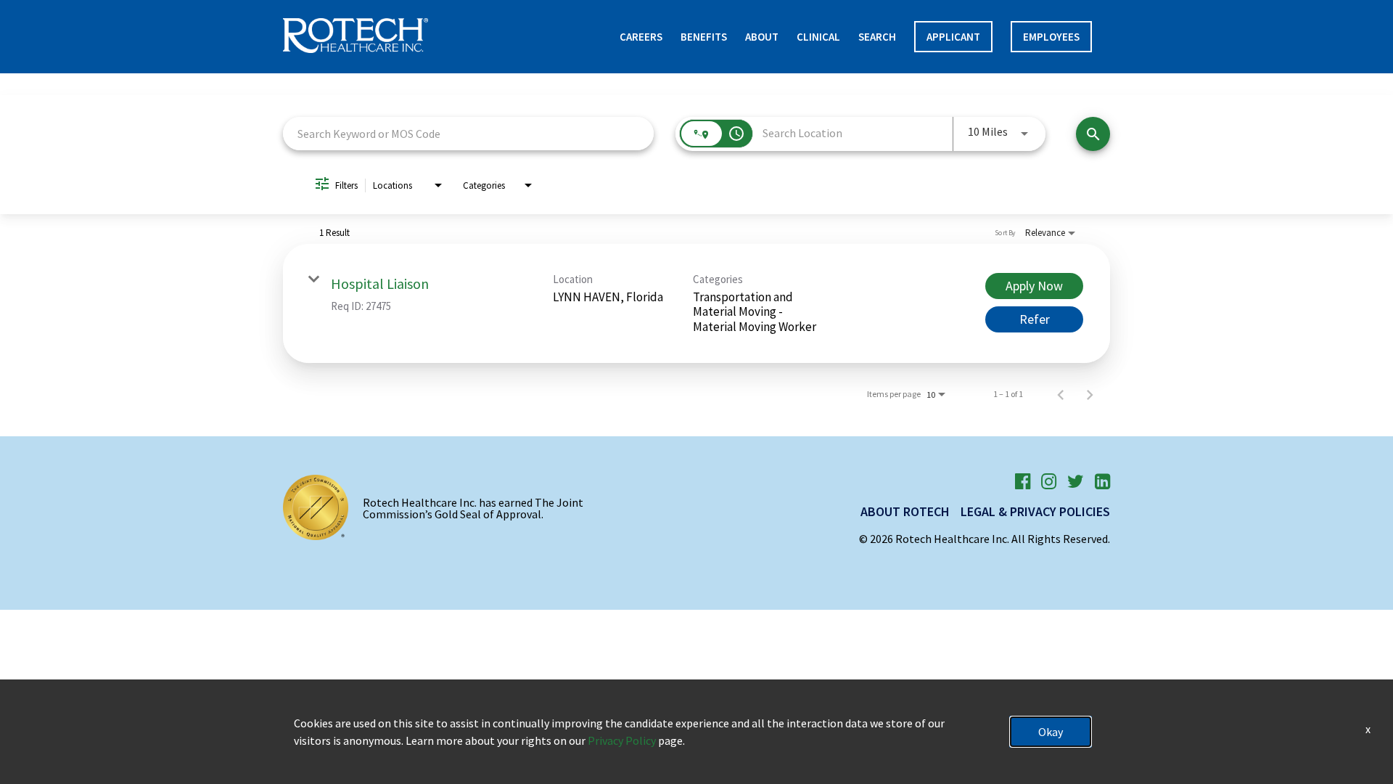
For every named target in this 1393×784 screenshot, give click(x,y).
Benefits (704, 37)
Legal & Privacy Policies (1035, 511)
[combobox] (468, 133)
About (761, 37)
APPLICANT (953, 37)
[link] (696, 303)
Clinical (818, 37)
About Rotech (905, 511)
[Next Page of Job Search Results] (1089, 394)
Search (877, 37)
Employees (1051, 37)
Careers (641, 37)
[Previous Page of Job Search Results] (1060, 394)
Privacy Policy (622, 740)
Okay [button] (1050, 731)
